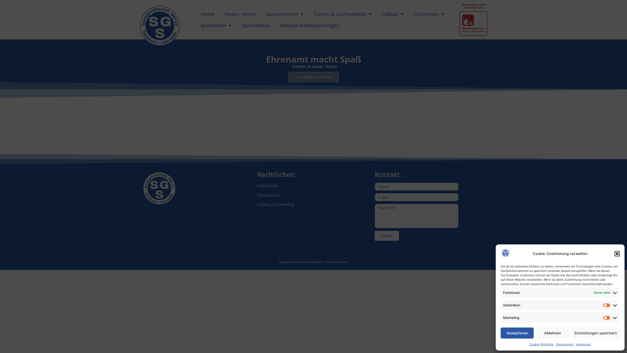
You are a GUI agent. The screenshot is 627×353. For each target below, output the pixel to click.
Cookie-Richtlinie (542, 344)
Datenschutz (565, 344)
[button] (617, 253)
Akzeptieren (517, 333)
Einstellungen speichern (595, 333)
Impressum (583, 344)
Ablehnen (552, 333)
